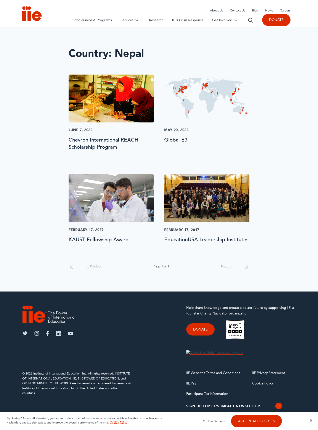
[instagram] (36, 333)
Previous (96, 266)
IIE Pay (191, 383)
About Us (216, 10)
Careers (285, 10)
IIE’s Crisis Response (188, 20)
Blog (255, 10)
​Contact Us (237, 10)
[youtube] (70, 333)
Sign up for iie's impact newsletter (223, 406)
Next (224, 266)
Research (156, 20)
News (269, 10)
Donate (276, 20)
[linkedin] (58, 333)
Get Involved (222, 20)
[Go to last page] (246, 266)
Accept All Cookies (256, 421)
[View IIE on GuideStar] (214, 353)
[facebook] (47, 333)
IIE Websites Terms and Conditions (213, 373)
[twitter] (24, 333)
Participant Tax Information (207, 394)
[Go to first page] (71, 266)
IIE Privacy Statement (268, 373)
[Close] (311, 420)
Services (126, 20)
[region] (159, 421)
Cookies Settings (214, 421)
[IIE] (48, 314)
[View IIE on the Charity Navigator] (235, 329)
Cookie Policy (263, 383)
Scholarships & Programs (92, 20)
